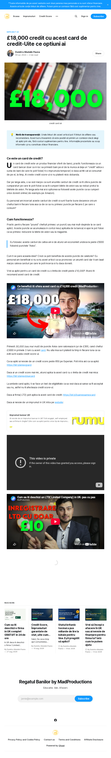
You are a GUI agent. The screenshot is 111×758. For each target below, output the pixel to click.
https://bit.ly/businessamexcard (79, 395)
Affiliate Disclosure (93, 739)
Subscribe (99, 16)
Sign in (84, 16)
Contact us (49, 739)
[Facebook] (55, 720)
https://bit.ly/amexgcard (19, 365)
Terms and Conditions (69, 739)
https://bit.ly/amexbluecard (21, 376)
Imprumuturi (29, 16)
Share (98, 53)
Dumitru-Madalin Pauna (27, 52)
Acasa (16, 16)
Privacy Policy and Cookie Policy (24, 739)
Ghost (62, 745)
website (59, 402)
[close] (108, 5)
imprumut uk (13, 32)
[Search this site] (76, 16)
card (43, 350)
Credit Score (45, 16)
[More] (57, 16)
